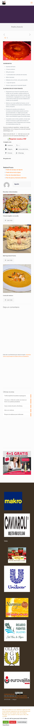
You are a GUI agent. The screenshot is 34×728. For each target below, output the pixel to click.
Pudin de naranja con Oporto (14, 169)
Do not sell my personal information (16, 718)
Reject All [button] (12, 722)
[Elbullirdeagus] (3, 2)
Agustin (16, 184)
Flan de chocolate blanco (13, 175)
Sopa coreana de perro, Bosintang (13, 406)
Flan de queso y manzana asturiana (16, 177)
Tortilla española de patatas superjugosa (15, 395)
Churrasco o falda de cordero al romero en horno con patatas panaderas (15, 400)
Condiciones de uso (9, 694)
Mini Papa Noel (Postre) (9, 255)
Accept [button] (6, 722)
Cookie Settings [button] (22, 722)
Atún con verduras (9, 410)
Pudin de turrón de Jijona (13, 172)
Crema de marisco (8, 295)
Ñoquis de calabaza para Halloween (13, 414)
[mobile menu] (31, 2)
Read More (6, 725)
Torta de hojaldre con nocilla (10, 216)
